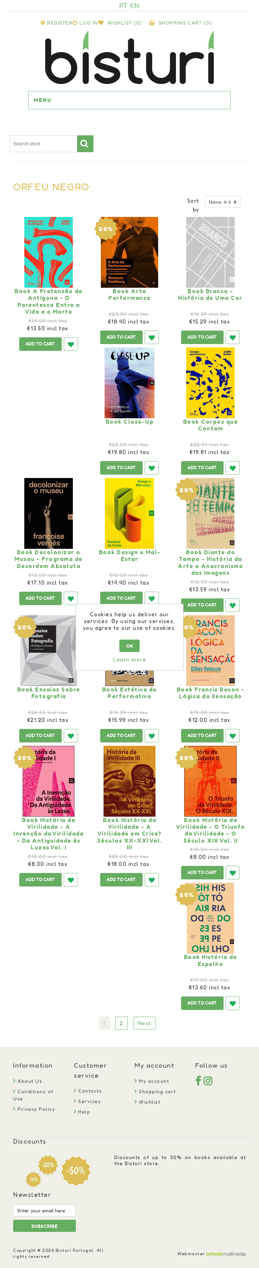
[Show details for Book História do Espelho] (210, 918)
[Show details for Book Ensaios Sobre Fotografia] (48, 650)
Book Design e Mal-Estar (130, 555)
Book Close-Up (130, 421)
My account (153, 1081)
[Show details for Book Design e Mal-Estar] (129, 513)
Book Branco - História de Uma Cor (210, 294)
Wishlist (148, 1102)
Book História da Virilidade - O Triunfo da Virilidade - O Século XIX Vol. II (210, 830)
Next (144, 1023)
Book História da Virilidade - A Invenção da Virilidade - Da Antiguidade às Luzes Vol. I (48, 834)
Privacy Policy (35, 1109)
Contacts (89, 1091)
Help (83, 1112)
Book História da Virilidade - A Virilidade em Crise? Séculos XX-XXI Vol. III (129, 834)
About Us (29, 1081)
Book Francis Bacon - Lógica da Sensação (210, 693)
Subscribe (44, 1226)
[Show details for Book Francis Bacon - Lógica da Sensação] (210, 650)
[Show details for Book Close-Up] (129, 382)
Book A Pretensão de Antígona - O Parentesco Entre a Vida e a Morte (49, 301)
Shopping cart (156, 1091)
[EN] (134, 5)
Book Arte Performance (129, 294)
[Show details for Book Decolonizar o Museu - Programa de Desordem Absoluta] (48, 513)
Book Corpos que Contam (210, 425)
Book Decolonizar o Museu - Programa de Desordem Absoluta (49, 559)
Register (60, 23)
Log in (89, 23)
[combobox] (43, 143)
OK (129, 646)
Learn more (129, 659)
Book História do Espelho (210, 960)
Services (89, 1101)
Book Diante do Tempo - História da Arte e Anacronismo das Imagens (210, 562)
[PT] (123, 5)
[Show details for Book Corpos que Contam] (210, 382)
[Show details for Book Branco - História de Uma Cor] (210, 252)
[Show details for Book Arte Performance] (129, 252)
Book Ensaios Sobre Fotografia (48, 693)
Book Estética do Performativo (129, 693)
